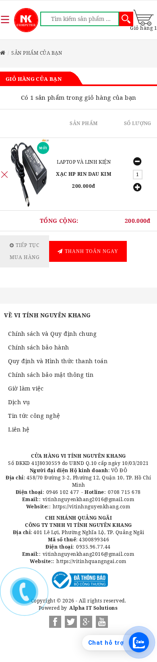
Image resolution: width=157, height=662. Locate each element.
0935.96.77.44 (93, 546)
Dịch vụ (19, 402)
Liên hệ (18, 429)
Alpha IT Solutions (93, 607)
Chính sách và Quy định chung (52, 333)
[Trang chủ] (26, 20)
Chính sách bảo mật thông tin (50, 374)
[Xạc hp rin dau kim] (29, 174)
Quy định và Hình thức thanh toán (57, 361)
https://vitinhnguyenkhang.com (91, 506)
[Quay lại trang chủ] (3, 52)
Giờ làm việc (25, 388)
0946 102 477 (62, 492)
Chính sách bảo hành (38, 347)
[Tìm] (126, 19)
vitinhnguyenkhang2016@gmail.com (88, 499)
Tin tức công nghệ (34, 415)
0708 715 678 (124, 492)
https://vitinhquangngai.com (91, 561)
